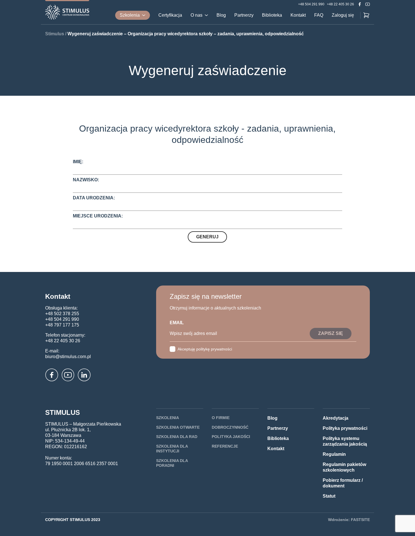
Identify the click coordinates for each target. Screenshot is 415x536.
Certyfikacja (170, 15)
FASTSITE (360, 519)
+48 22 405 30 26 (340, 4)
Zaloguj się (343, 15)
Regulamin (334, 454)
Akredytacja (335, 418)
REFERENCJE (225, 446)
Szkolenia (130, 15)
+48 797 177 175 (62, 325)
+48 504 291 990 (311, 4)
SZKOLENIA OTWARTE (178, 427)
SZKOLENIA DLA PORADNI (172, 463)
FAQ (318, 15)
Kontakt (298, 15)
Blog (221, 15)
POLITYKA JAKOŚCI (231, 436)
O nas (196, 15)
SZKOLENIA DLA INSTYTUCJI (172, 449)
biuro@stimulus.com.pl (68, 356)
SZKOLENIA (167, 417)
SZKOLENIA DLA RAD (176, 436)
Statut (329, 496)
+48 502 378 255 (62, 313)
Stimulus (54, 33)
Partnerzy (244, 15)
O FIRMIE (221, 417)
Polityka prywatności (345, 428)
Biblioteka (272, 15)
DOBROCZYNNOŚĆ (230, 427)
